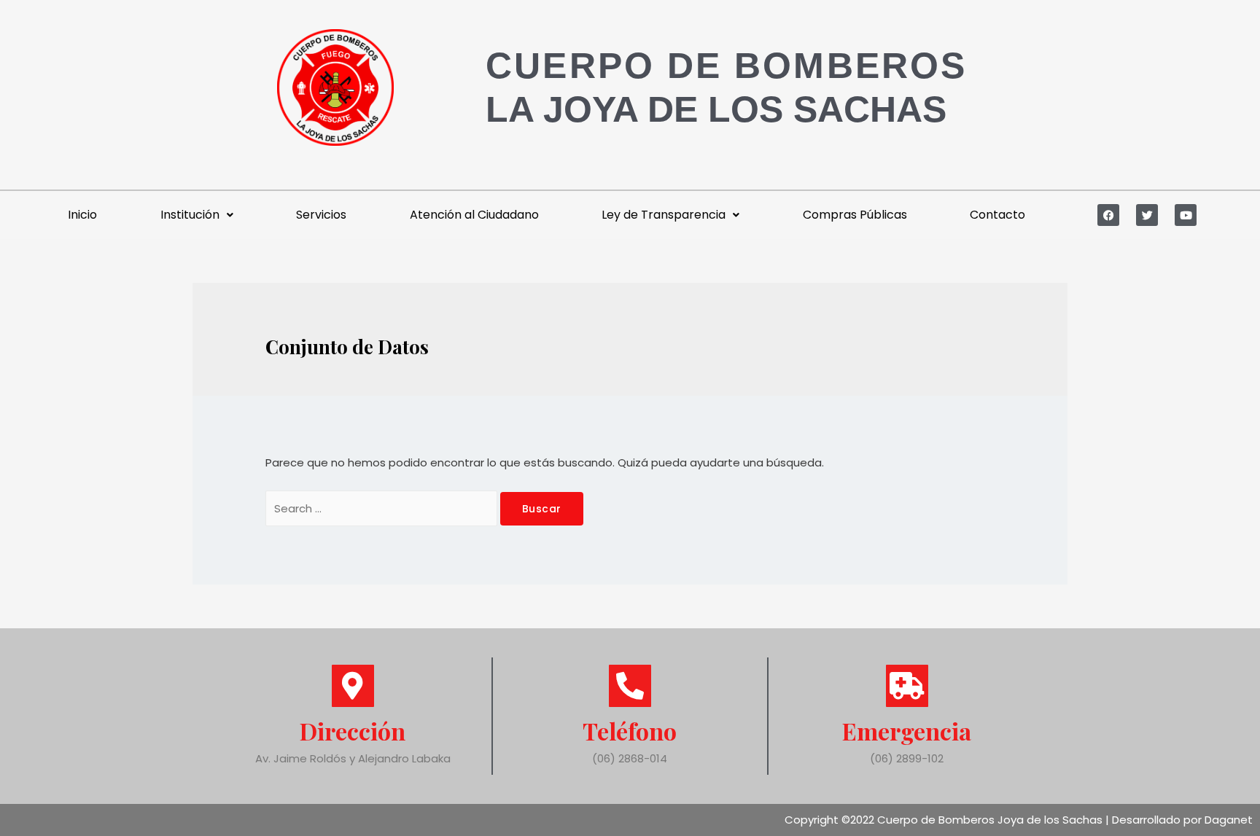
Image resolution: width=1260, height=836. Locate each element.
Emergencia (906, 730)
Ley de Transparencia (664, 214)
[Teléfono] (630, 686)
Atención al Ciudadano (474, 214)
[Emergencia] (907, 686)
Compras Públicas (855, 214)
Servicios (321, 214)
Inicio (82, 214)
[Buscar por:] (382, 508)
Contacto (997, 214)
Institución (189, 214)
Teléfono (630, 730)
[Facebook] (1108, 215)
